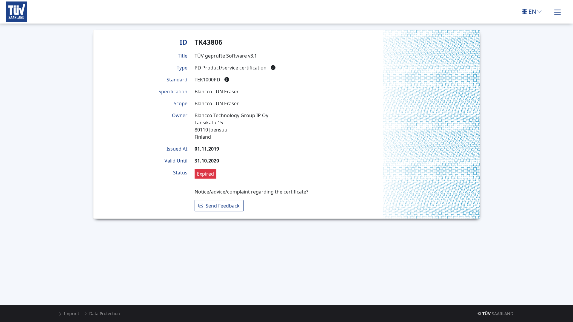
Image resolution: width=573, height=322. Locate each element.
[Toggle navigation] (557, 11)
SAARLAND (495, 313)
